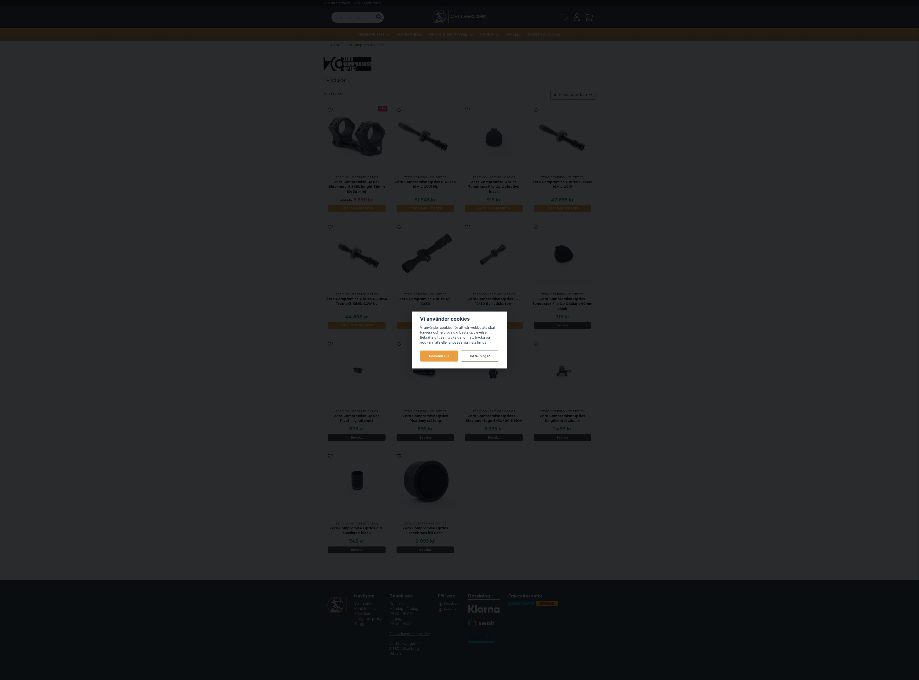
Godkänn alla (439, 356)
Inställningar (480, 356)
